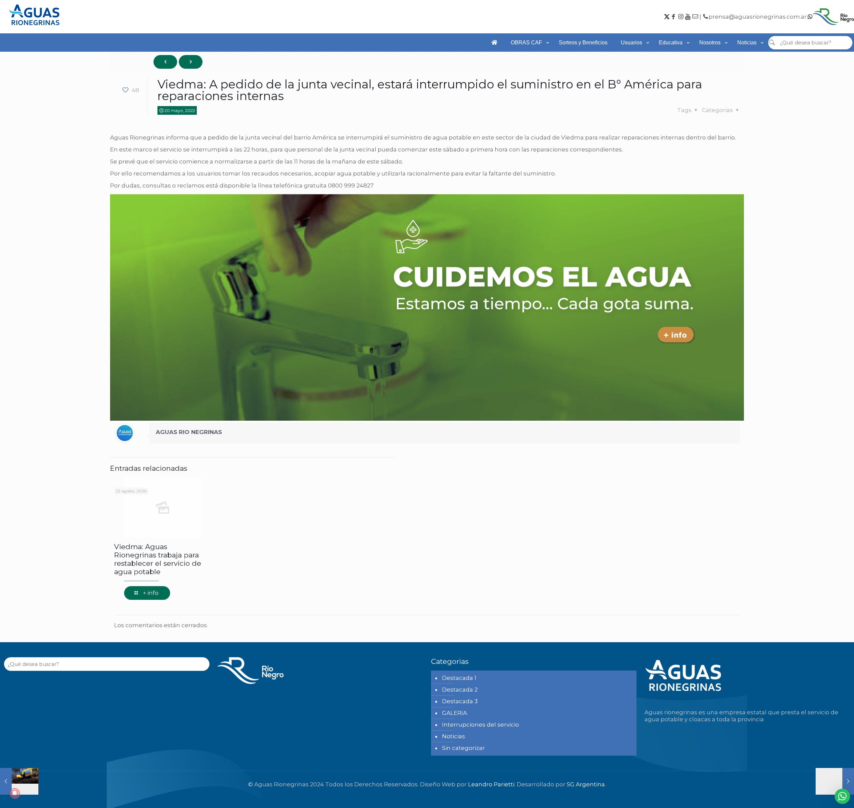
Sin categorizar (463, 748)
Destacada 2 (460, 689)
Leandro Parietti (491, 784)
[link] (528, 55)
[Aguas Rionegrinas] (35, 27)
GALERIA (454, 713)
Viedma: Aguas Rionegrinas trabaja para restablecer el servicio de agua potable (157, 559)
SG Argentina (586, 784)
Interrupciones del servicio (480, 724)
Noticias (453, 736)
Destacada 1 (459, 678)
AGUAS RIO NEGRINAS (189, 432)
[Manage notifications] (14, 793)
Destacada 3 (460, 701)
